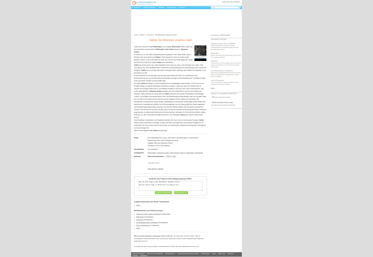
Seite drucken (152, 169)
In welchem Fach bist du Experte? (223, 105)
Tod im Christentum (142, 225)
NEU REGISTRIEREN (233, 2)
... (213, 88)
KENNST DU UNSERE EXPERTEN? (224, 93)
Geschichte (199, 153)
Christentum (150, 35)
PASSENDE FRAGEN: (219, 39)
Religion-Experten (179, 179)
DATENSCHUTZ (170, 253)
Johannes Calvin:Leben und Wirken (148, 214)
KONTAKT (230, 253)
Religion (142, 35)
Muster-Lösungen (149, 7)
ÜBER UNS (221, 253)
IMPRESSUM (205, 253)
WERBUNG (143, 255)
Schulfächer (136, 7)
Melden (160, 169)
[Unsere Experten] (221, 97)
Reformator (140, 217)
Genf (171, 153)
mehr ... (138, 205)
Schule (136, 35)
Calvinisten (190, 153)
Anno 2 (182, 153)
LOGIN (224, 2)
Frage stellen (171, 7)
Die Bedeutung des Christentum (147, 222)
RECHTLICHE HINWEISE (155, 253)
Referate (161, 7)
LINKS (214, 253)
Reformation (152, 153)
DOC (174, 156)
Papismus (139, 220)
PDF (168, 156)
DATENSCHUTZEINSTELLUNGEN (188, 253)
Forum (160, 210)
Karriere (182, 7)
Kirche (177, 153)
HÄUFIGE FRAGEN (139, 253)
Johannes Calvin (163, 153)
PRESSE (135, 255)
